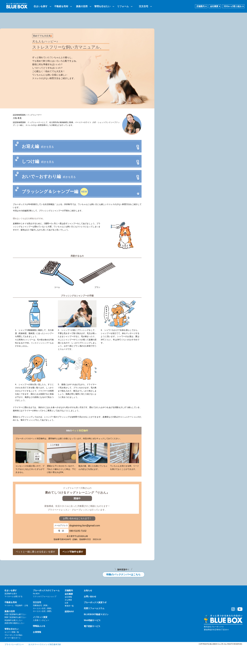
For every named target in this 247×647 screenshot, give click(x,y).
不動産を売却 (61, 6)
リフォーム (123, 6)
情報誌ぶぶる (39, 626)
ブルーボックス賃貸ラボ (95, 602)
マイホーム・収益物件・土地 (16, 605)
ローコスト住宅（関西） (43, 611)
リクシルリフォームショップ (44, 596)
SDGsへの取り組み (233, 6)
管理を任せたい (102, 6)
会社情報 (68, 597)
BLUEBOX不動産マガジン (96, 614)
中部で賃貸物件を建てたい (15, 614)
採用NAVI (69, 611)
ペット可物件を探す (72, 551)
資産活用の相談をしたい (14, 623)
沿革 (66, 603)
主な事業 (68, 600)
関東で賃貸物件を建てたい (15, 617)
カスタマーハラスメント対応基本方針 (44, 644)
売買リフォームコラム (94, 608)
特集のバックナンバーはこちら (123, 574)
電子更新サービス (92, 626)
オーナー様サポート (13, 638)
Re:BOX (36, 594)
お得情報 (37, 632)
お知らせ (88, 590)
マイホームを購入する (14, 596)
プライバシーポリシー (14, 644)
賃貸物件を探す (11, 594)
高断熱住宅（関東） (41, 605)
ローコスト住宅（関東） (43, 608)
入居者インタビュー (41, 620)
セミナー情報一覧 (12, 632)
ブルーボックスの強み (14, 635)
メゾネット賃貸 (40, 617)
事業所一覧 (69, 606)
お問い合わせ (90, 596)
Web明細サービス (92, 620)
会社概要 (214, 6)
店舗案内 (200, 6)
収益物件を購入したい (14, 620)
